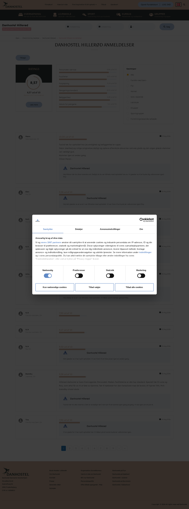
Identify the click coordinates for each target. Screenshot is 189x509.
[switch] (79, 275)
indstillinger (145, 252)
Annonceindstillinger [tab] (110, 229)
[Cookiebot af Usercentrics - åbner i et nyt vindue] (142, 220)
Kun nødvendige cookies (55, 287)
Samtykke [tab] (48, 229)
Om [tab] (141, 229)
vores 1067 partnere (51, 242)
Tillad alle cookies (134, 287)
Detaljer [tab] (79, 229)
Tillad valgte (94, 287)
